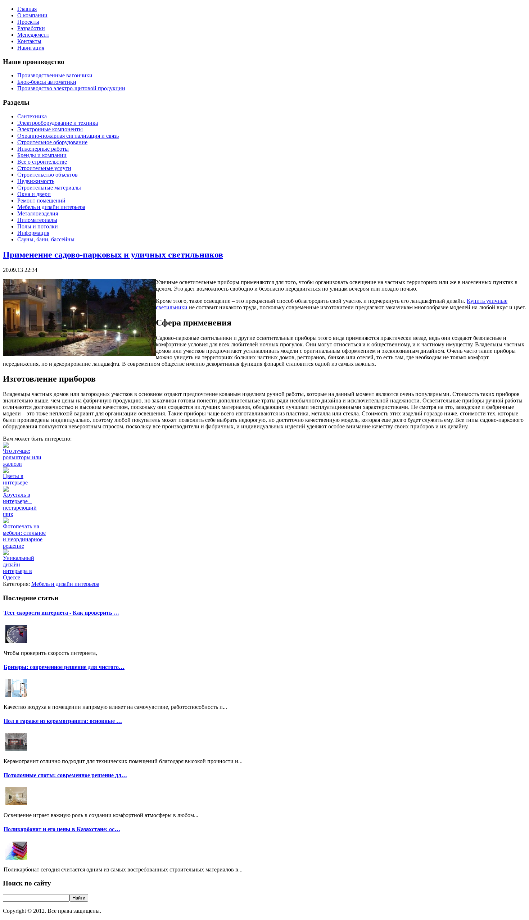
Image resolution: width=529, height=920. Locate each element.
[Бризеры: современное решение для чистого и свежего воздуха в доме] (16, 696)
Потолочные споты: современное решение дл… (65, 775)
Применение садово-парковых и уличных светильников (113, 254)
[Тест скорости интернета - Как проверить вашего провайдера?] (16, 642)
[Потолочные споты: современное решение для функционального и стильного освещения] (16, 804)
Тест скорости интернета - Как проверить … (61, 613)
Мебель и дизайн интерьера (65, 584)
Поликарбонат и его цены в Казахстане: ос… (62, 829)
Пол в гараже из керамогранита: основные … (63, 721)
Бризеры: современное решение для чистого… (64, 667)
